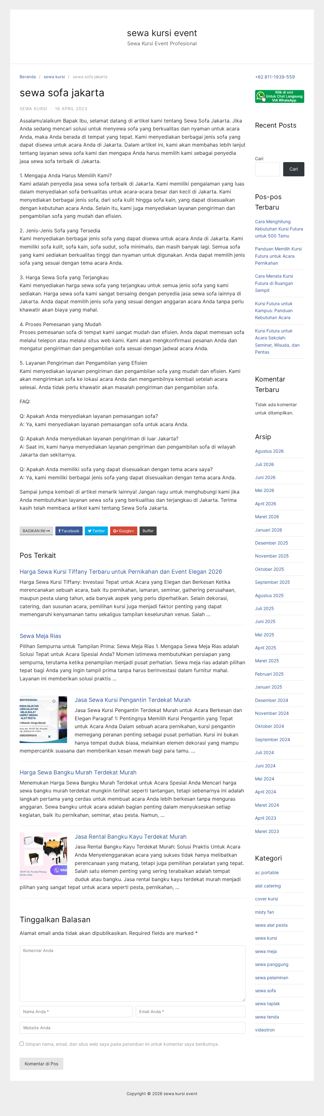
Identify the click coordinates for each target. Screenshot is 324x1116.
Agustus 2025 (269, 595)
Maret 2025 (267, 660)
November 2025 (272, 555)
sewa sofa (265, 990)
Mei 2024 (264, 778)
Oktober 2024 (269, 726)
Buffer (148, 530)
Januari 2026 (268, 530)
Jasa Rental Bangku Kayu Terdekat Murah (131, 836)
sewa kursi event (162, 33)
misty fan (264, 912)
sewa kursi (54, 76)
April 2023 (265, 818)
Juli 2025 (264, 608)
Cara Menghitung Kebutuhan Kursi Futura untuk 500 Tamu (279, 228)
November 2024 (272, 713)
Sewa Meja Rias (40, 636)
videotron (265, 1029)
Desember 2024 (271, 700)
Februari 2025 (269, 674)
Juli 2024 (264, 752)
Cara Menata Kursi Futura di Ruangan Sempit (274, 283)
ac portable (267, 872)
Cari (259, 158)
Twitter (98, 530)
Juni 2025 (265, 621)
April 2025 (265, 647)
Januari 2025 (268, 687)
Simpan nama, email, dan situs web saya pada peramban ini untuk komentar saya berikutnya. (122, 1044)
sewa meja (266, 951)
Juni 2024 (265, 765)
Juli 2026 (264, 464)
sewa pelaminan (271, 977)
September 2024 (272, 739)
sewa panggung (272, 964)
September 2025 (272, 582)
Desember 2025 (271, 542)
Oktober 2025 (269, 569)
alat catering (268, 885)
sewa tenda (267, 1016)
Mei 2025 (264, 634)
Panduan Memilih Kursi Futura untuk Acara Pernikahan (278, 256)
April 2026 (265, 503)
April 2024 (265, 791)
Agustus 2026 (269, 451)
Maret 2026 (267, 516)
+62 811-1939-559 (275, 76)
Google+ (126, 530)
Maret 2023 (267, 831)
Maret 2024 (267, 805)
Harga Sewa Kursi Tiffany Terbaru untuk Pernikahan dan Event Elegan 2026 (121, 571)
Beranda (28, 76)
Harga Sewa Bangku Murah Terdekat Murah (78, 772)
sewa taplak (267, 1003)
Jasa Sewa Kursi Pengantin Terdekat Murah (133, 700)
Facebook (70, 530)
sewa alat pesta (271, 925)
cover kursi (266, 898)
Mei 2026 (264, 490)
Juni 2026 (265, 477)
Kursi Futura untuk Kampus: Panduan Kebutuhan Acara (274, 310)
